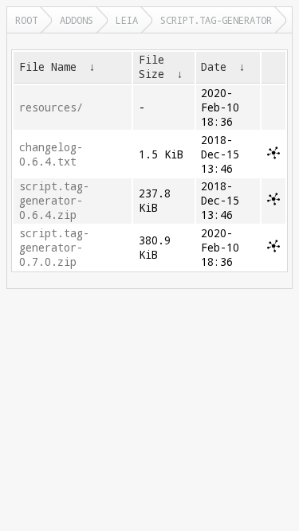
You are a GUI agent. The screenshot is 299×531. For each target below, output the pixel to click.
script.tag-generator (216, 20)
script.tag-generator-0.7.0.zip (54, 247)
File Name (48, 67)
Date (213, 67)
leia (127, 20)
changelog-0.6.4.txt (51, 154)
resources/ (51, 107)
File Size (151, 67)
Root (26, 20)
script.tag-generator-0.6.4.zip (54, 200)
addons (76, 20)
